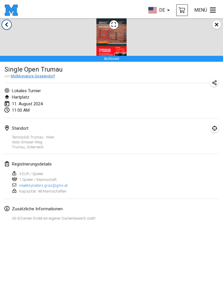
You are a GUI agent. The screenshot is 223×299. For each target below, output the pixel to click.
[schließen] (216, 24)
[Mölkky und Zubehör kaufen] (182, 10)
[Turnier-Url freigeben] (214, 82)
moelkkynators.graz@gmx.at (43, 185)
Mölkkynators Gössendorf (33, 76)
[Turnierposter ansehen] (113, 24)
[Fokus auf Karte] (214, 128)
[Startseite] (11, 10)
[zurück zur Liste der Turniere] (6, 24)
